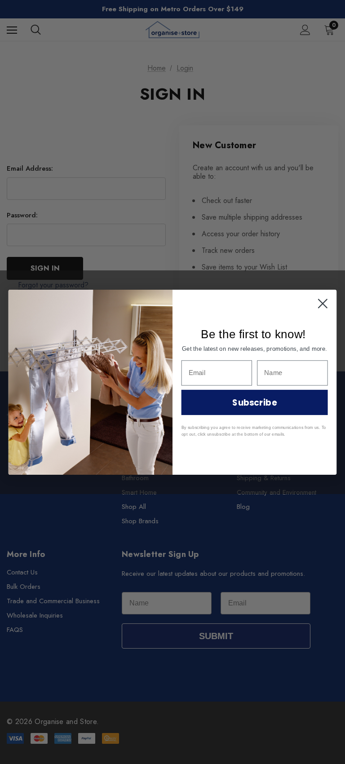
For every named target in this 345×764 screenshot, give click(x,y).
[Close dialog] (322, 303)
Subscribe (254, 402)
